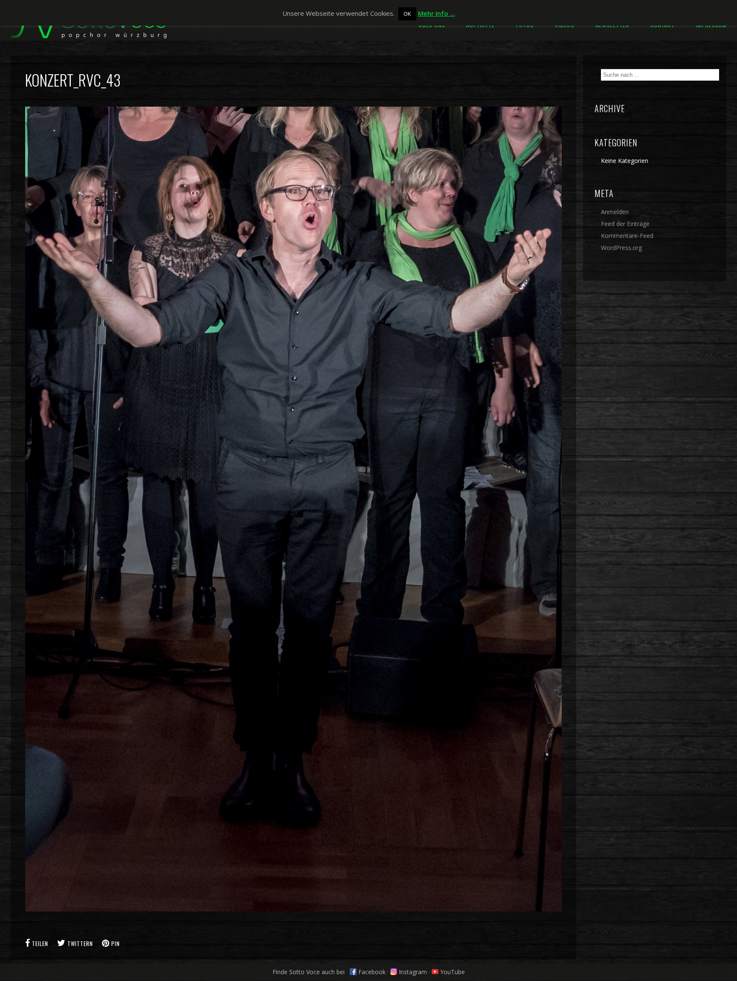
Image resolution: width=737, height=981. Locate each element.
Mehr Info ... (436, 13)
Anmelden (615, 212)
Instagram (412, 972)
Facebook (371, 972)
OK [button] (407, 13)
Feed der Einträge (625, 224)
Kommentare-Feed (627, 236)
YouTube (451, 972)
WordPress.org (621, 248)
